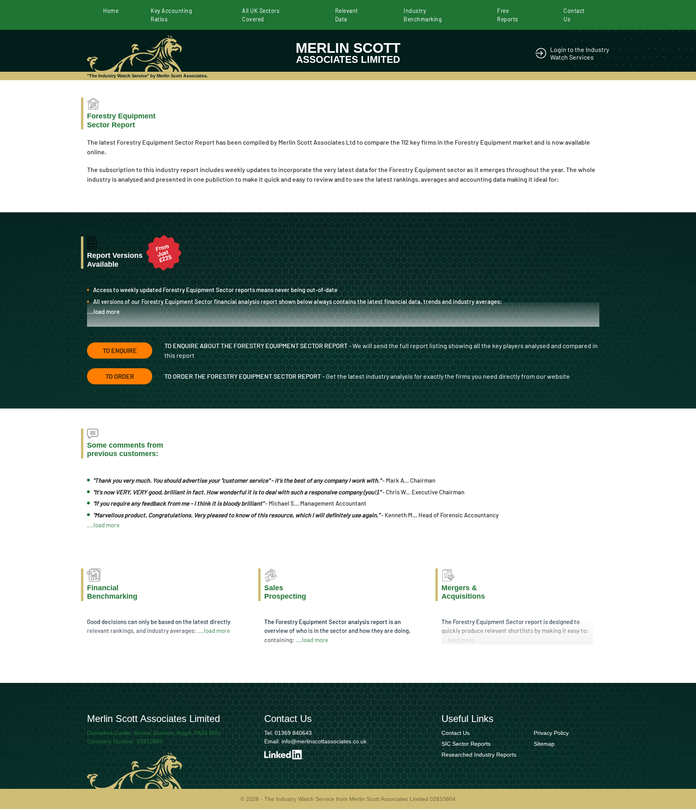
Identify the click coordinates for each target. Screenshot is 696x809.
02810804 (150, 741)
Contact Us (574, 15)
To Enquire (120, 350)
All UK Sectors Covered (261, 15)
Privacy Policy (551, 733)
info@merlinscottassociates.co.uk (324, 741)
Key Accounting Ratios (171, 15)
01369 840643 (293, 733)
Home (110, 10)
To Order (120, 376)
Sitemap (544, 744)
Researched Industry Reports (478, 754)
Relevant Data (346, 15)
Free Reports (507, 15)
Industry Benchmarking (422, 15)
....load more (103, 311)
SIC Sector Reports (466, 744)
